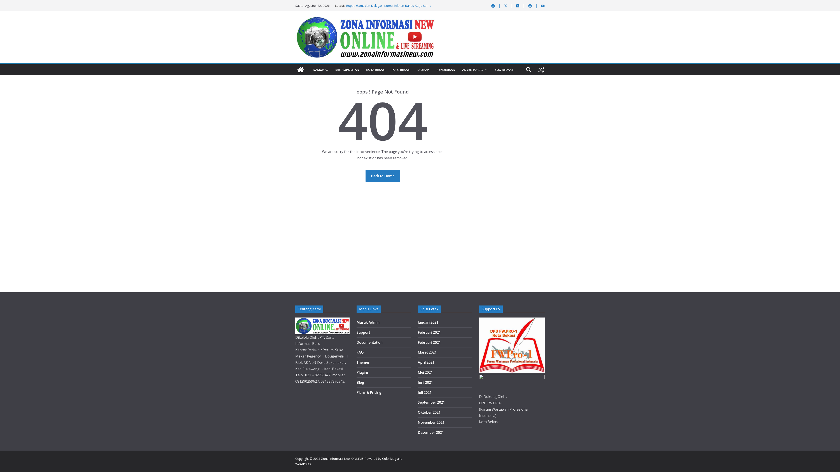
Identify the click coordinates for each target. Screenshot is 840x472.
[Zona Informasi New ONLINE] (300, 69)
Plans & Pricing (369, 392)
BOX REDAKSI (504, 70)
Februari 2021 (429, 332)
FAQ (360, 352)
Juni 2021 (425, 382)
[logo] (322, 320)
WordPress (303, 464)
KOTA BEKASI (375, 70)
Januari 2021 (428, 322)
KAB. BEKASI (401, 70)
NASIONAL (320, 70)
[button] (485, 70)
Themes (363, 362)
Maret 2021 (427, 352)
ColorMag (389, 458)
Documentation (370, 342)
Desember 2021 (431, 432)
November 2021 (431, 422)
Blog (360, 382)
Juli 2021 (425, 392)
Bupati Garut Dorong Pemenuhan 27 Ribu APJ (378, 5)
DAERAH (423, 70)
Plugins (363, 372)
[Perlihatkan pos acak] (541, 69)
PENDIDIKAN (446, 70)
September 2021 (431, 402)
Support (363, 332)
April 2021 (426, 362)
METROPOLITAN (347, 70)
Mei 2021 (425, 372)
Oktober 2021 (429, 412)
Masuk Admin (368, 322)
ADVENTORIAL (472, 70)
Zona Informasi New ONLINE (342, 458)
